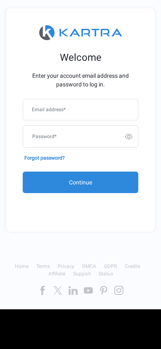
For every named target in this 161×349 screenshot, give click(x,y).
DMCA (89, 266)
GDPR (110, 266)
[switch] (129, 136)
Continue (80, 182)
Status (106, 274)
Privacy (66, 266)
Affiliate (56, 274)
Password (44, 136)
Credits (132, 266)
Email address (49, 109)
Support (82, 274)
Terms (43, 266)
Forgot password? (44, 158)
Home (21, 266)
